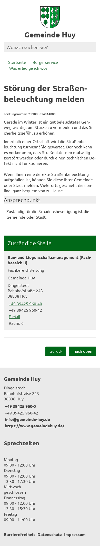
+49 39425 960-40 (25, 303)
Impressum (75, 534)
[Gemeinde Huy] (50, 402)
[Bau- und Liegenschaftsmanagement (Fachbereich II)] (50, 290)
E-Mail (14, 316)
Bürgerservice (45, 62)
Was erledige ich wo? (28, 67)
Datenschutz (49, 534)
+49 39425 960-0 (20, 406)
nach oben (83, 350)
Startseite (17, 62)
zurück (56, 350)
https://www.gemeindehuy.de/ (34, 425)
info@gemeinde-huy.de (27, 419)
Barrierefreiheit (19, 534)
